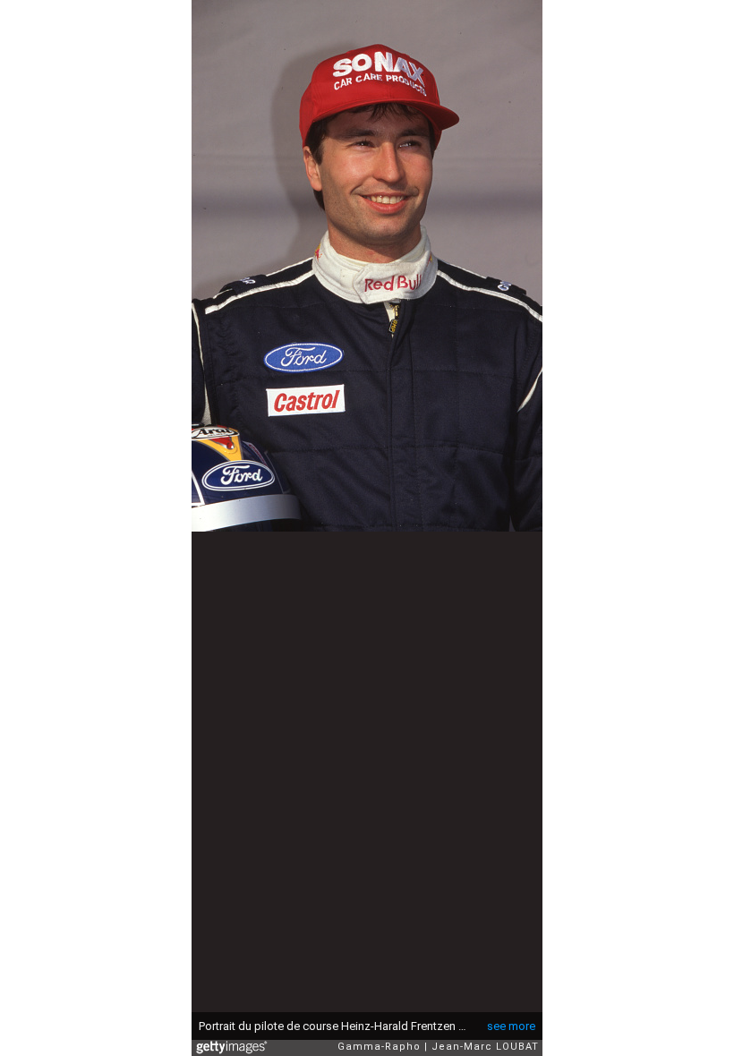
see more (511, 1026)
